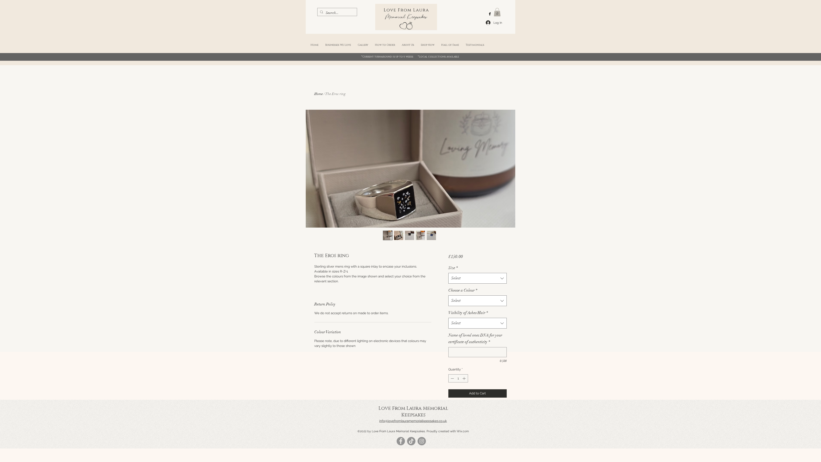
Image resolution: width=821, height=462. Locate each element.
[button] (497, 12)
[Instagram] (422, 441)
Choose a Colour (462, 290)
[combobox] (477, 278)
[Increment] (464, 378)
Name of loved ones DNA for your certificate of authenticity (475, 338)
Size (453, 267)
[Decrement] (452, 378)
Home (318, 94)
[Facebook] (490, 14)
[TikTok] (411, 441)
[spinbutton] (458, 378)
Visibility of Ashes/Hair (468, 312)
